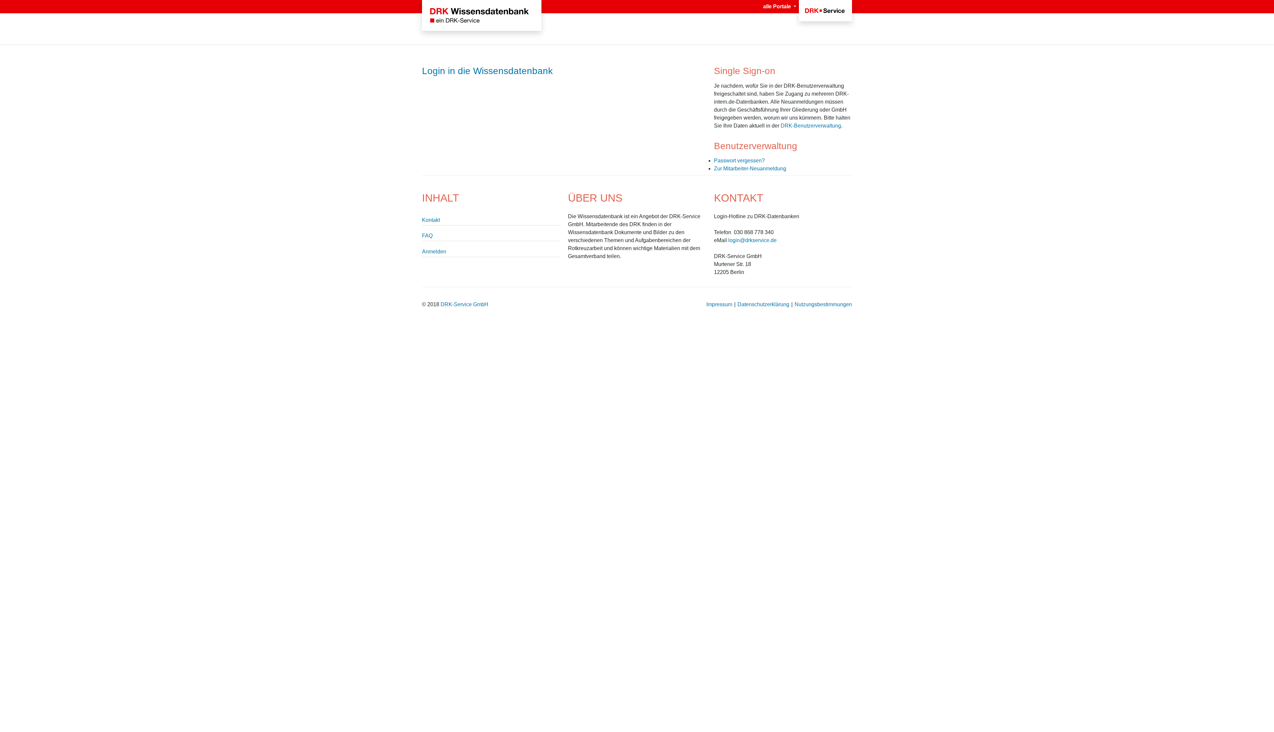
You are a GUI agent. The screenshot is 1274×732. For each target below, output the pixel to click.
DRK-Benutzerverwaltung (811, 126)
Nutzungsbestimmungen (823, 304)
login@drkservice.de (752, 240)
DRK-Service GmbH (464, 304)
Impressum (719, 304)
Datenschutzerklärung (763, 304)
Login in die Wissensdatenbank (487, 71)
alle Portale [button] (777, 6)
